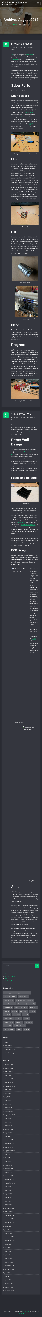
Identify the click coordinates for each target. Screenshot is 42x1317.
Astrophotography (10, 996)
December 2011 (9, 1176)
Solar (12, 420)
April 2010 (8, 1190)
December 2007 (9, 1219)
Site (16, 1025)
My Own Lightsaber (22, 43)
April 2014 (8, 1122)
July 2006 (7, 1248)
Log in (6, 1042)
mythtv (7, 1015)
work (26, 1029)
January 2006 (9, 1262)
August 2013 (8, 1133)
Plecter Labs (25, 117)
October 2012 (9, 1147)
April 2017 (8, 1100)
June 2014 (8, 1118)
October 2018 (9, 1082)
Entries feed (8, 1046)
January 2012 (9, 1172)
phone (25, 1015)
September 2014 (10, 1115)
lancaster (33, 1007)
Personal (16, 1015)
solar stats (29, 55)
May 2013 (7, 1136)
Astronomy (26, 993)
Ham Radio (8, 1007)
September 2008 (10, 1215)
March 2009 (8, 1204)
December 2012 (9, 1140)
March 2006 (8, 1258)
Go (37, 965)
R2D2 (18, 1018)
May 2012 (7, 1158)
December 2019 (9, 1079)
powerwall (14, 59)
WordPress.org (9, 1053)
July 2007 (7, 1230)
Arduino (16, 993)
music (32, 1011)
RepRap (7, 1025)
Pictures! (7, 974)
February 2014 (9, 1129)
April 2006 (8, 1255)
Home (15, 24)
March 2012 (8, 1165)
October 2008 (9, 1212)
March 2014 (8, 1125)
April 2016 (8, 1104)
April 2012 (8, 1161)
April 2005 (8, 1280)
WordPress (25, 1311)
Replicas (19, 1022)
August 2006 (8, 1244)
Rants (26, 1018)
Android (7, 993)
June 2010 (8, 1186)
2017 (20, 24)
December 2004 (9, 1291)
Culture (30, 1000)
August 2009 (8, 1194)
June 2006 (8, 1251)
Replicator (28, 1022)
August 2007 (8, 1226)
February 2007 (9, 1237)
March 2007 (8, 1233)
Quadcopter (8, 1018)
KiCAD (34, 638)
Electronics (31, 47)
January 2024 (9, 1068)
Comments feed (10, 1049)
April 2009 (8, 1201)
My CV (7, 978)
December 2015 (9, 1111)
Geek (13, 49)
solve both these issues (28, 524)
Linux (14, 1011)
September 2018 (10, 1086)
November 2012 (9, 1143)
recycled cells (30, 432)
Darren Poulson (19, 47)
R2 (12, 55)
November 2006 (9, 1240)
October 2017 (9, 1090)
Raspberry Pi (8, 1022)
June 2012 (8, 1154)
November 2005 (9, 1269)
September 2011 (10, 1183)
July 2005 (7, 1273)
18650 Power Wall (21, 413)
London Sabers (29, 112)
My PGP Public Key (10, 976)
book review (8, 1000)
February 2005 (9, 1283)
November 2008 (9, 1208)
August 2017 (8, 1093)
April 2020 (8, 1075)
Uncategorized (9, 1029)
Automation (23, 996)
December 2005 (9, 1266)
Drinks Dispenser (9, 1004)
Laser (6, 1011)
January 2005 (9, 1287)
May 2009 (7, 1197)
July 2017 (7, 1097)
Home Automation (21, 1007)
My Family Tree (9, 981)
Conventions (20, 1000)
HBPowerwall (27, 452)
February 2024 (9, 1064)
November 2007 (9, 1222)
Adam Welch (22, 522)
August (26, 24)
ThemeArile (21, 1313)
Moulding (23, 1011)
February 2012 (9, 1168)
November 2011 (9, 1179)
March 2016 (8, 1107)
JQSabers (32, 124)
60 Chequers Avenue (14, 2)
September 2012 (10, 1151)
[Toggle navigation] (38, 3)
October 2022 (9, 1072)
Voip (19, 1029)
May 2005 (7, 1276)
